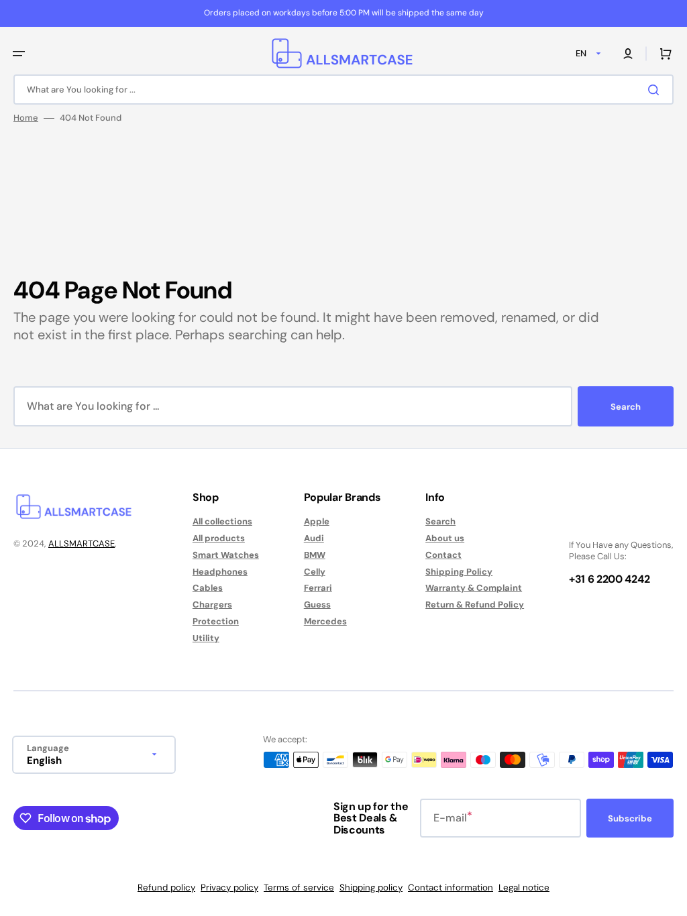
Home (25, 118)
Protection (216, 621)
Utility (206, 638)
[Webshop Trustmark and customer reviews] (609, 522)
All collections (222, 521)
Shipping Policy (458, 571)
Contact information (450, 887)
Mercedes (325, 621)
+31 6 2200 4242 (609, 579)
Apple (316, 521)
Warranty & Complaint (473, 587)
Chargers (212, 604)
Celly (314, 571)
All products (219, 538)
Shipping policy (371, 887)
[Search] (656, 90)
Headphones (220, 571)
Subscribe (630, 818)
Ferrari (318, 587)
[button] (19, 53)
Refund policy (166, 887)
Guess (317, 604)
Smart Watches (226, 555)
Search (626, 406)
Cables (208, 587)
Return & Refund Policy (474, 604)
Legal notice (523, 887)
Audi (314, 538)
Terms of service (299, 887)
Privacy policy (229, 887)
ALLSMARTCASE (81, 543)
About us (444, 538)
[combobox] (343, 89)
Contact (443, 555)
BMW (314, 555)
